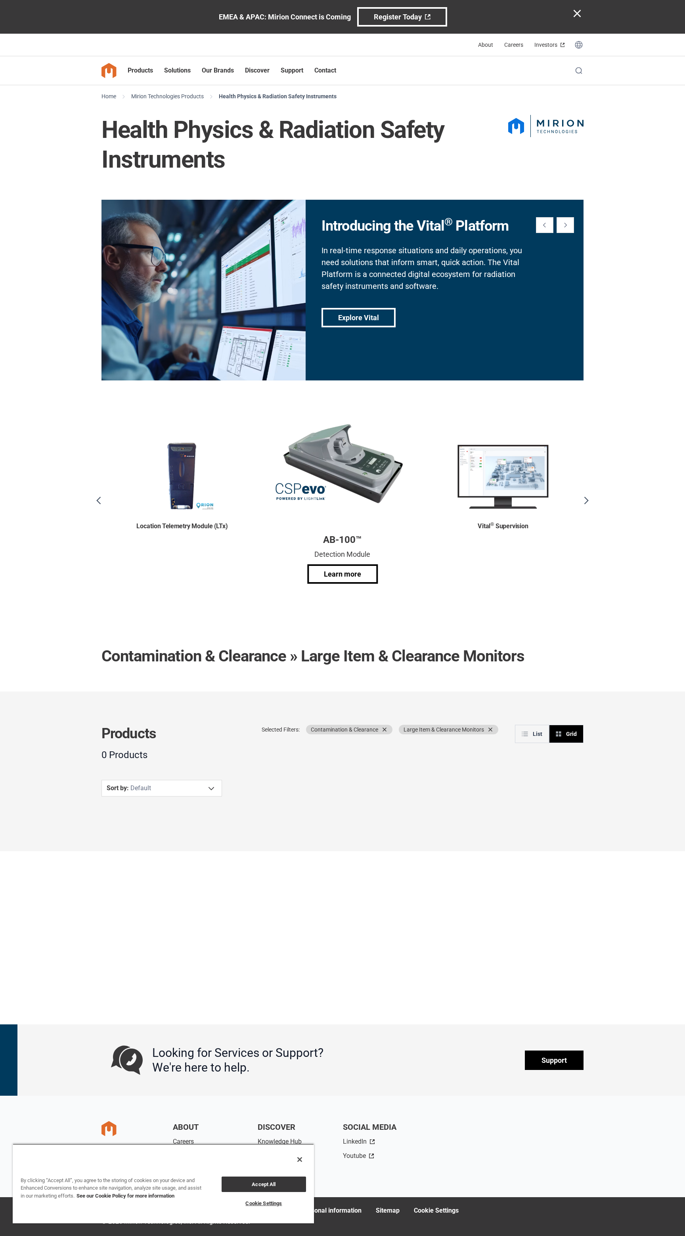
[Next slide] (565, 225)
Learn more (342, 574)
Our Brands (218, 70)
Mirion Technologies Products (167, 96)
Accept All (264, 1184)
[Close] (299, 1159)
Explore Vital (358, 317)
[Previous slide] (544, 225)
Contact (325, 70)
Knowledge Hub (280, 1141)
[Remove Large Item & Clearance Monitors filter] (490, 729)
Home (108, 96)
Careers (513, 45)
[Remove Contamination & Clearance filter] (384, 729)
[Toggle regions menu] (579, 45)
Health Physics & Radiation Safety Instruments (278, 96)
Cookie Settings (436, 1210)
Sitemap (388, 1210)
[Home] (109, 70)
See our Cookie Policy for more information (125, 1196)
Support (554, 1060)
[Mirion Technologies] (546, 126)
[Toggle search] (579, 70)
